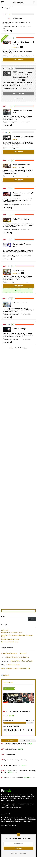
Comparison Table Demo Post (10, 639)
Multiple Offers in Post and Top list (11, 633)
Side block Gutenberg (10, 749)
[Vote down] (6, 14)
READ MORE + (7, 30)
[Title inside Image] (7, 302)
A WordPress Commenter (9, 653)
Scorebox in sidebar (14, 665)
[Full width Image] (7, 328)
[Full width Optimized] (7, 219)
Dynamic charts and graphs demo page (16, 760)
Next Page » (23, 348)
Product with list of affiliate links (13, 777)
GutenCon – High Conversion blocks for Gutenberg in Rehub (22, 75)
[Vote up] (10, 14)
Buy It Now (18, 59)
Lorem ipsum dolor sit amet (23, 136)
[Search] (34, 2)
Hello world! (17, 18)
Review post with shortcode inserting (15, 744)
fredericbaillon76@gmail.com (12, 26)
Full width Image (19, 329)
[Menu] (2, 2)
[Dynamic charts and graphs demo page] (7, 192)
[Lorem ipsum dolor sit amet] (7, 136)
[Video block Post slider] (7, 164)
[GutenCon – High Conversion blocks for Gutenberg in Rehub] (7, 72)
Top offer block (18, 270)
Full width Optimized (21, 219)
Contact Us (4, 825)
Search (3, 616)
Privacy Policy (12, 825)
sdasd (3, 669)
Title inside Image (20, 303)
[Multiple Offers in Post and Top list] (7, 42)
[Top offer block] (7, 270)
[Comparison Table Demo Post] (7, 110)
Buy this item (18, 93)
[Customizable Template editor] (7, 244)
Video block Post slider (21, 165)
